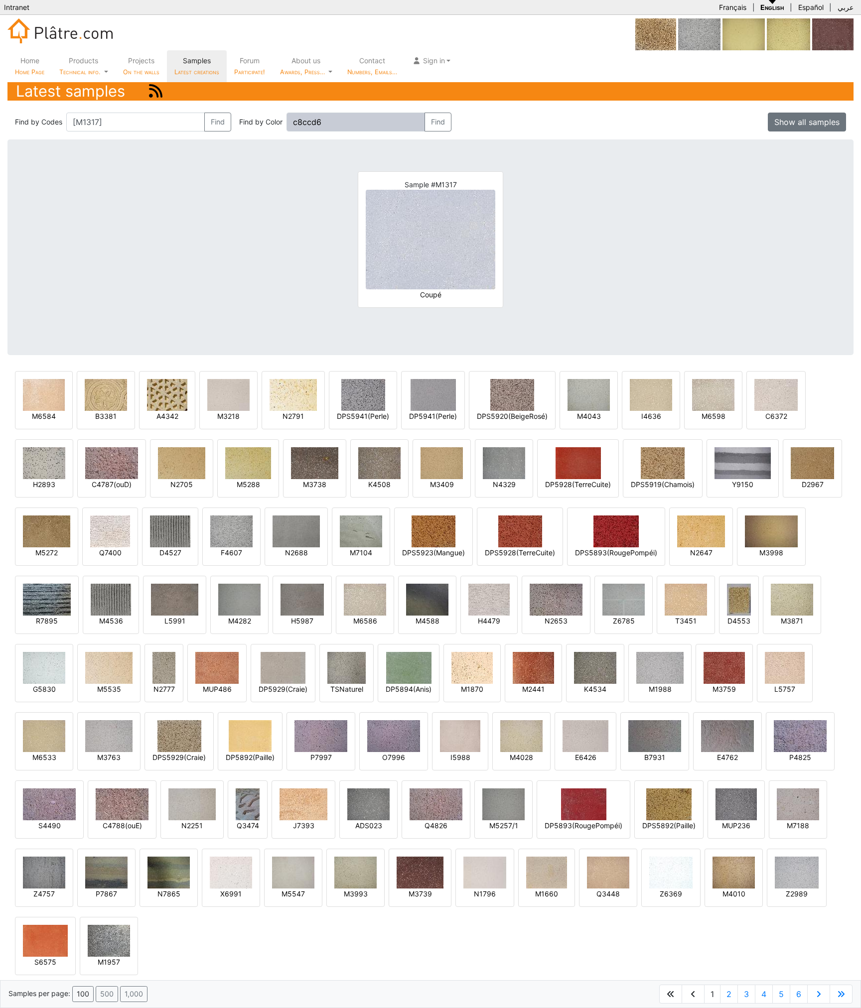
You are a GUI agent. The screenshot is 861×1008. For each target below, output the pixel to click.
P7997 (321, 757)
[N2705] (181, 462)
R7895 (47, 621)
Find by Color (261, 122)
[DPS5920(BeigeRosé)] (512, 394)
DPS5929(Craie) (179, 757)
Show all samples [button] (807, 122)
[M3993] (355, 872)
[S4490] (49, 803)
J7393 (303, 825)
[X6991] (231, 872)
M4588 (427, 621)
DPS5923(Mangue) (433, 552)
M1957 (109, 962)
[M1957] (109, 940)
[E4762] (727, 735)
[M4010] (734, 872)
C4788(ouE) (122, 825)
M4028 (521, 757)
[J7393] (303, 803)
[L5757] (785, 667)
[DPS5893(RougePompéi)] (616, 530)
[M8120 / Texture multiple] (788, 33)
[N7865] (168, 872)
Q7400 (110, 552)
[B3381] (106, 394)
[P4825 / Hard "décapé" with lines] (800, 735)
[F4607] (699, 33)
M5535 (109, 689)
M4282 (239, 621)
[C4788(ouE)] (122, 803)
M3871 (792, 621)
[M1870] (472, 667)
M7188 (798, 825)
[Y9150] (743, 462)
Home (29, 66)
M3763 (109, 757)
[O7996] (393, 735)
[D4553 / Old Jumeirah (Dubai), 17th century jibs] (739, 599)
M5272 (46, 552)
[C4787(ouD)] (111, 462)
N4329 (504, 484)
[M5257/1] (503, 803)
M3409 (442, 484)
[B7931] (654, 735)
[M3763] (109, 735)
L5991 (174, 621)
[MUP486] (217, 667)
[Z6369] (671, 872)
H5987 (302, 621)
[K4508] (379, 462)
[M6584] (44, 394)
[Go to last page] (841, 994)
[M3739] (420, 872)
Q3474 (248, 825)
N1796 (485, 893)
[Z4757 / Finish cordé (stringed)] (44, 872)
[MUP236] (736, 803)
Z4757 (44, 893)
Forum (249, 66)
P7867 (106, 893)
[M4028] (521, 735)
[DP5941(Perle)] (433, 394)
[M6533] (44, 735)
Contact (372, 66)
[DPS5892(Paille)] (669, 803)
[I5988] (460, 735)
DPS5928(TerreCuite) (520, 552)
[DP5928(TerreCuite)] (578, 462)
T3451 (686, 621)
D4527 (170, 552)
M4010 (733, 893)
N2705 (181, 484)
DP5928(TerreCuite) (578, 484)
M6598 (713, 416)
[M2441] (533, 667)
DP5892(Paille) (250, 757)
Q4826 (436, 825)
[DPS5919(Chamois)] (663, 462)
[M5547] (293, 872)
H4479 (489, 621)
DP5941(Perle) (433, 416)
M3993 (356, 893)
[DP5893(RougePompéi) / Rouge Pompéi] (583, 803)
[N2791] (293, 394)
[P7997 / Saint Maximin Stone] (320, 735)
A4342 (167, 416)
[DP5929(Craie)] (283, 667)
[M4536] (111, 599)
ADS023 (368, 825)
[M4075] (655, 33)
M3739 (420, 893)
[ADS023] (368, 803)
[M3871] (792, 599)
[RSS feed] (155, 91)
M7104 (361, 552)
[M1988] (660, 667)
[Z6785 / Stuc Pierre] (623, 599)
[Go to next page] (818, 994)
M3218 (228, 416)
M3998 (771, 552)
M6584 (44, 416)
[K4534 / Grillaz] (595, 667)
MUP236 (736, 825)
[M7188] (798, 803)
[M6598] (713, 394)
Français (732, 7)
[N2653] (556, 599)
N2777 (164, 689)
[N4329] (504, 462)
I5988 (460, 757)
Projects (141, 66)
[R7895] (47, 599)
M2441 (533, 689)
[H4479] (489, 599)
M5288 (248, 484)
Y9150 (742, 484)
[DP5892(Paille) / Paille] (250, 735)
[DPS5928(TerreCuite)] (520, 530)
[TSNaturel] (346, 667)
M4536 (111, 621)
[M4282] (239, 599)
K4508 (379, 484)
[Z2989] (797, 872)
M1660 (546, 893)
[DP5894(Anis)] (408, 667)
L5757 (784, 689)
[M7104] (361, 530)
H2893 (44, 484)
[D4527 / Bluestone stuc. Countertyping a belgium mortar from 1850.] (170, 530)
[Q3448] (608, 872)
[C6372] (776, 394)
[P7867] (106, 872)
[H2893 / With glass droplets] (44, 462)
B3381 (106, 416)
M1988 (660, 689)
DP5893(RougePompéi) (583, 825)
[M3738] (314, 462)
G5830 (44, 689)
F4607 (231, 552)
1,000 (134, 994)
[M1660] (546, 872)
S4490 (49, 825)
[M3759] (724, 667)
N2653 (556, 621)
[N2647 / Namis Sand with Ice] (701, 530)
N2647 (701, 552)
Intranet (16, 7)
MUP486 (217, 689)
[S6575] (45, 940)
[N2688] (296, 530)
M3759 (724, 689)
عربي (846, 7)
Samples (196, 66)
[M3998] (771, 530)
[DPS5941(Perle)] (363, 394)
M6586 (365, 621)
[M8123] (743, 33)
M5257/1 (503, 825)
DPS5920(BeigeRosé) (512, 416)
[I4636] (651, 394)
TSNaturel (346, 689)
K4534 (595, 689)
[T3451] (686, 599)
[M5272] (46, 530)
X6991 (231, 893)
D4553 (738, 621)
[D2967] (812, 462)
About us (303, 66)
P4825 (800, 757)
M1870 (472, 689)
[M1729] (833, 33)
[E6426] (585, 735)
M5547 (293, 893)
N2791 (293, 416)
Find (218, 122)
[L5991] (174, 599)
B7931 (654, 757)
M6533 (44, 757)
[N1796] (484, 872)
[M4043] (589, 394)
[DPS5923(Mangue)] (433, 530)
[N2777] (163, 667)
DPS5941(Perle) (363, 416)
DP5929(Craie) (283, 689)
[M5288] (248, 462)
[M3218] (228, 394)
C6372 (776, 416)
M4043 (589, 416)
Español (811, 7)
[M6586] (365, 599)
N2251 (192, 825)
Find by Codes (38, 122)
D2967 (813, 484)
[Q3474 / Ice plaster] (248, 803)
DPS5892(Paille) (669, 825)
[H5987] (302, 599)
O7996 (393, 757)
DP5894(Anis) (408, 689)
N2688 (296, 552)
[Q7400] (110, 530)
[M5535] (109, 667)
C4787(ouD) (112, 484)
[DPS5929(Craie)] (179, 735)
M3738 (314, 484)
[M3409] (442, 462)
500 (107, 994)
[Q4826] (436, 803)
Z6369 (671, 893)
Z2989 (797, 893)
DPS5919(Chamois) (663, 484)
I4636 (651, 416)
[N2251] (192, 803)
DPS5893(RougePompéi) (616, 552)
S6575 (45, 962)
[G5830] (44, 667)
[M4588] (427, 599)
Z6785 (624, 621)
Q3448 (608, 893)
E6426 (585, 757)
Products (79, 66)
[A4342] (167, 394)
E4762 (727, 757)
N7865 (168, 893)
